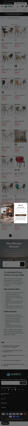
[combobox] (16, 213)
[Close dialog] (26, 203)
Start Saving (21, 215)
